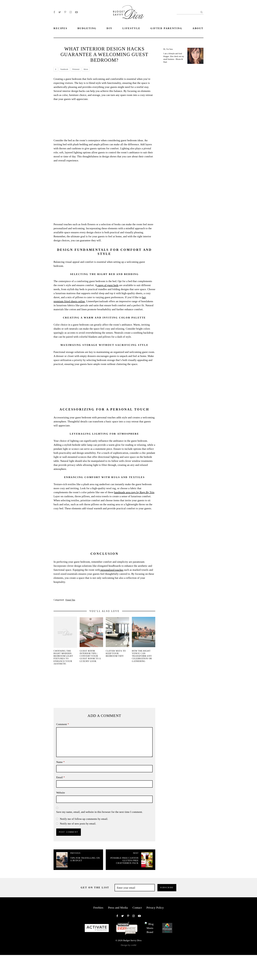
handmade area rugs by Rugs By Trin (134, 492)
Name (60, 761)
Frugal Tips (70, 600)
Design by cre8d (128, 945)
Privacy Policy (155, 907)
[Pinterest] (65, 12)
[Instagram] (70, 12)
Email (60, 777)
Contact (137, 907)
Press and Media (118, 907)
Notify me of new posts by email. (78, 823)
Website (60, 792)
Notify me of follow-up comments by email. (84, 818)
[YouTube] (76, 12)
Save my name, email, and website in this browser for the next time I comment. (99, 811)
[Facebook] (54, 12)
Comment (62, 724)
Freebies (98, 907)
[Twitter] (59, 12)
